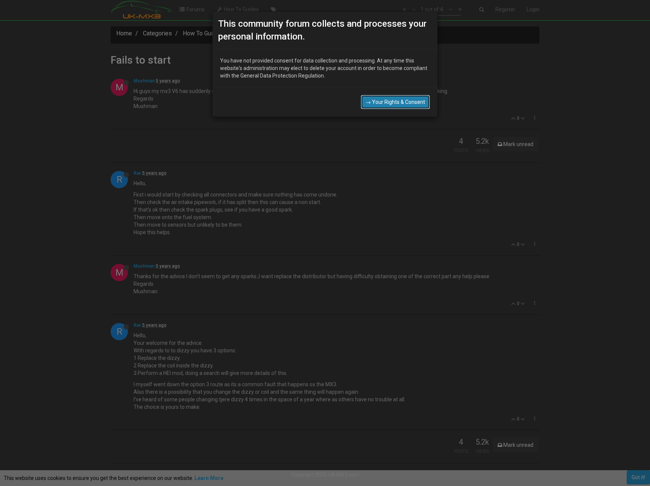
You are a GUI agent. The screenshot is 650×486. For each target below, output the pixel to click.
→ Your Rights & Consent (395, 102)
